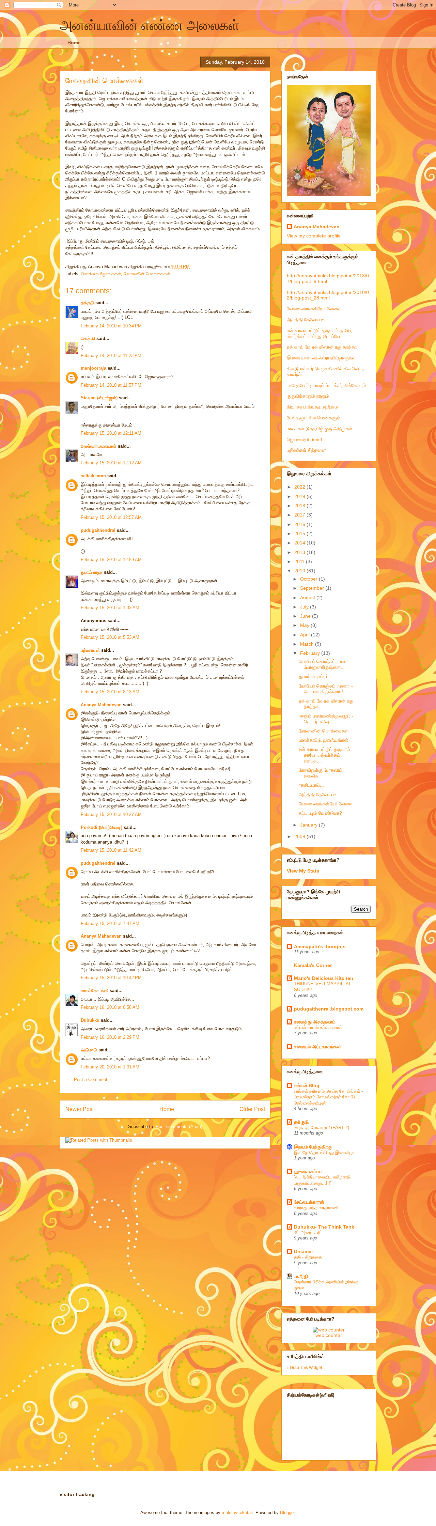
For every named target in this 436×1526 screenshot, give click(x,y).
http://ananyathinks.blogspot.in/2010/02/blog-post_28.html (328, 295)
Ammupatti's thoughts (320, 946)
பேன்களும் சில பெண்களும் (313, 417)
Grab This (299, 1367)
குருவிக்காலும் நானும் (308, 396)
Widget (315, 1367)
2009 (300, 836)
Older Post (252, 1109)
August (308, 597)
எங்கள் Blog (307, 1085)
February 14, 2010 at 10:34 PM (111, 325)
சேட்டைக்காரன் (309, 1202)
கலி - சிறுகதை (308, 1257)
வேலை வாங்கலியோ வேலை (313, 308)
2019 (300, 496)
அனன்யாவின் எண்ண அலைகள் (149, 25)
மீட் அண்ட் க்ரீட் (308, 1232)
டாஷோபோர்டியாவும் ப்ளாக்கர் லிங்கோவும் (326, 385)
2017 (300, 515)
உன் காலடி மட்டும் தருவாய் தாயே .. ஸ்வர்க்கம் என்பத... (324, 755)
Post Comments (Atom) (179, 1126)
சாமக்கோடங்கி (94, 990)
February (310, 653)
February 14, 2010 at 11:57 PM (111, 385)
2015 (300, 533)
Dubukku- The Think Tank (324, 1227)
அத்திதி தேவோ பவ (306, 319)
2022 (300, 487)
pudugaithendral (98, 530)
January (309, 825)
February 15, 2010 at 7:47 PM (110, 923)
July (305, 607)
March (307, 644)
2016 (300, 524)
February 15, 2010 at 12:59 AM (111, 559)
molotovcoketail (237, 1512)
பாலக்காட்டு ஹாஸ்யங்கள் (323, 740)
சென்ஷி (88, 338)
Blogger (287, 1512)
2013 (300, 552)
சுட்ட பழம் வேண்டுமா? (320, 813)
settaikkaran (93, 475)
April (305, 634)
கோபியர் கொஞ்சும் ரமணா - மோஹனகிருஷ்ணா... (326, 664)
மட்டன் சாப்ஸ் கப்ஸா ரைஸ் (318, 1027)
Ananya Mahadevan (101, 704)
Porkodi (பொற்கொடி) (101, 827)
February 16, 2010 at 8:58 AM (110, 1007)
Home (74, 42)
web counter (328, 1335)
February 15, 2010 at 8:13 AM (110, 691)
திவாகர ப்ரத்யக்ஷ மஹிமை (312, 407)
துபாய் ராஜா (92, 572)
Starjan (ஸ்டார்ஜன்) (99, 397)
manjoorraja (93, 368)
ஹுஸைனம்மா (308, 1171)
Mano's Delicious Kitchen (323, 978)
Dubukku (90, 1020)
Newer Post (79, 1109)
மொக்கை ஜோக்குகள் (101, 273)
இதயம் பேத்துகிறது (313, 1147)
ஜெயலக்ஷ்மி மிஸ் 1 (305, 439)
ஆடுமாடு (89, 1049)
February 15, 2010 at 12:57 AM (111, 517)
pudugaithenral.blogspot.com (328, 1009)
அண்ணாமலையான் (98, 446)
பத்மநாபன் (90, 650)
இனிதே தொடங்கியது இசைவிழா (324, 1152)
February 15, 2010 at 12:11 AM (111, 433)
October (309, 579)
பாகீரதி (301, 1276)
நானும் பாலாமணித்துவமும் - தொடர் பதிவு (326, 718)
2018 (300, 505)
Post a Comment (90, 1079)
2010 (300, 570)
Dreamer (303, 1251)
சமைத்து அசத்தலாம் (315, 1021)
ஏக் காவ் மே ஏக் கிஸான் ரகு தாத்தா (322, 347)
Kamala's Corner (313, 965)
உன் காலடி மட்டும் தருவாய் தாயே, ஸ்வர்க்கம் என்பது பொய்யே (319, 333)
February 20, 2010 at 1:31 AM (110, 1066)
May (305, 625)
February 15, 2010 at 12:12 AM (111, 462)
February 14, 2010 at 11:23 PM (111, 355)
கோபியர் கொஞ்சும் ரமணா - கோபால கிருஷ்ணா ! (326, 688)
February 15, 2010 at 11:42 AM (111, 850)
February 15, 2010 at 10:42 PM (111, 977)
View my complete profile (314, 235)
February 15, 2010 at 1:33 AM (110, 607)
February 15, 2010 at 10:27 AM (111, 814)
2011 (300, 561)
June (306, 616)
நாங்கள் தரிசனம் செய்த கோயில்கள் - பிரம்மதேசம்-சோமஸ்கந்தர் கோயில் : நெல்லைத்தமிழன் (328, 1097)
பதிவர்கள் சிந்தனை (306, 450)
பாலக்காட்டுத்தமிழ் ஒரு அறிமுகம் (319, 428)
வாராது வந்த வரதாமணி (316, 1207)
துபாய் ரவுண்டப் (314, 676)
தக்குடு (87, 302)
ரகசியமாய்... (311, 785)
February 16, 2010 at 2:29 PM (110, 1037)
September (312, 588)
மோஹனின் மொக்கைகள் (104, 80)
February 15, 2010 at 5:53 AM (110, 637)
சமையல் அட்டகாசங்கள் (317, 1046)
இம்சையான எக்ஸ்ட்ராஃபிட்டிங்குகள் (321, 357)
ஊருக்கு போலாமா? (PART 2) (321, 1127)
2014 (300, 542)
